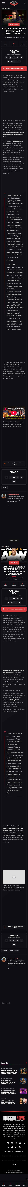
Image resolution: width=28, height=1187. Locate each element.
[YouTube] (8, 61)
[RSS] (20, 1147)
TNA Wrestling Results (7, 1088)
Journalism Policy (8, 1160)
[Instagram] (12, 61)
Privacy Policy (21, 1160)
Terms (14, 1164)
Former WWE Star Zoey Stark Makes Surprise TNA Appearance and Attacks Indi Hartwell (9, 1072)
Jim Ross (5, 950)
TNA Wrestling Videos (7, 1068)
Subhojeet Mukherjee (10, 37)
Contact (23, 1155)
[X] (10, 57)
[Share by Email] (14, 481)
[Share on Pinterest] (17, 477)
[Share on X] (10, 477)
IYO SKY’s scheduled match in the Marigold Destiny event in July (13, 134)
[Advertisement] (14, 348)
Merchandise (6, 1155)
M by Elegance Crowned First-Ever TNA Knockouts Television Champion (8, 1082)
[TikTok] (16, 1147)
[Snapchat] (16, 61)
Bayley (4, 487)
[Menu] (3, 3)
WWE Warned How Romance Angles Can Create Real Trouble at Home (8, 1102)
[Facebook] (6, 57)
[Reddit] (19, 61)
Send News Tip (9, 1151)
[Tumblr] (24, 1143)
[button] (25, 3)
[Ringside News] (14, 4)
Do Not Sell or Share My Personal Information (14, 1172)
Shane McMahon (14, 950)
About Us (15, 1155)
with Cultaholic (18, 141)
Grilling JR (13, 700)
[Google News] (14, 57)
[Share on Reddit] (21, 477)
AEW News (7, 546)
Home (3, 8)
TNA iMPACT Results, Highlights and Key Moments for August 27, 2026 (8, 1092)
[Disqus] (14, 1027)
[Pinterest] (21, 57)
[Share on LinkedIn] (14, 477)
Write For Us (19, 1151)
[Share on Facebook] (6, 477)
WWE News (7, 8)
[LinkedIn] (17, 57)
